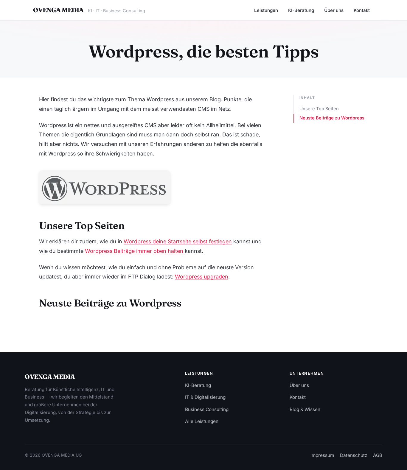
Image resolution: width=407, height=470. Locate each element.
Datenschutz (353, 455)
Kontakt (362, 10)
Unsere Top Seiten (319, 108)
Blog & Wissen (305, 409)
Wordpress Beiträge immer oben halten (134, 251)
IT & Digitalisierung (205, 397)
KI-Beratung (301, 10)
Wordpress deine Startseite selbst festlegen (178, 241)
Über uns (334, 10)
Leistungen (266, 10)
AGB (377, 455)
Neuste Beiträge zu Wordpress (331, 118)
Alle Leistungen (201, 421)
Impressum (322, 455)
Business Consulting (207, 409)
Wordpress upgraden (201, 276)
